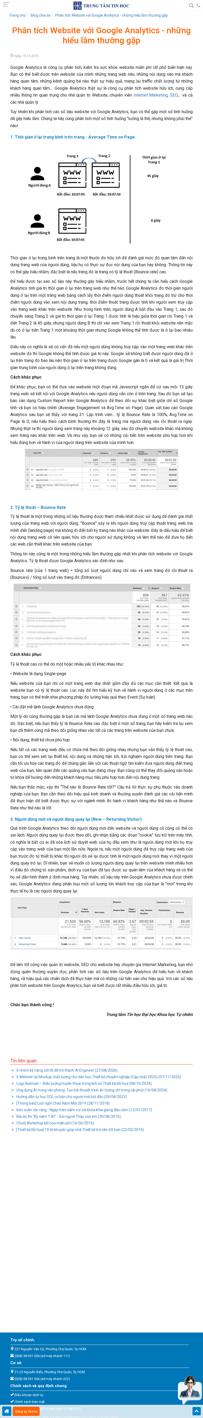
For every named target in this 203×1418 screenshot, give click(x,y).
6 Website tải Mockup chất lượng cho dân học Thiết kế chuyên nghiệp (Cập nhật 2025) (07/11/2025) (98, 1077)
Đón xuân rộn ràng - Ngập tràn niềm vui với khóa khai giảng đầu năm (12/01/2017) (84, 1110)
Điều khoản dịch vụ (29, 1395)
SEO (174, 95)
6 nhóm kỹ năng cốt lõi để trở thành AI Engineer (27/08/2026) (67, 1070)
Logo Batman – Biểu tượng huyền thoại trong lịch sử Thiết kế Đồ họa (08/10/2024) (84, 1083)
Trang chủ (17, 15)
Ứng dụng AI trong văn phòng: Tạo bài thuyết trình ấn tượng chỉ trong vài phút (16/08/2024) (91, 1090)
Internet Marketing (150, 95)
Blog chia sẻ (40, 15)
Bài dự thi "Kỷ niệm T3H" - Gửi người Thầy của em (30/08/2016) (68, 1116)
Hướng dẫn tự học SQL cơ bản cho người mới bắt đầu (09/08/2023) (71, 1097)
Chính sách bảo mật (30, 1402)
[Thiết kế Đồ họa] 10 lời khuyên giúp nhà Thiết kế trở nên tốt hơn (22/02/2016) (80, 1130)
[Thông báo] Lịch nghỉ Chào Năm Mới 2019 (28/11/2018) (63, 1103)
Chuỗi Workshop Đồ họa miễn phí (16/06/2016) (55, 1123)
